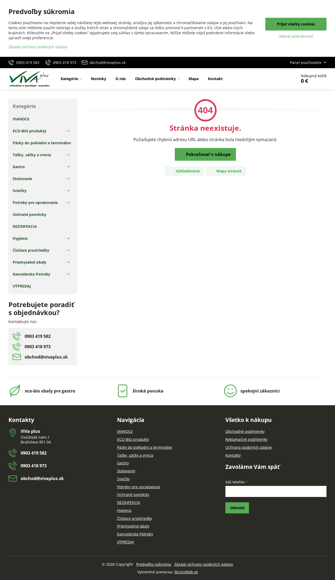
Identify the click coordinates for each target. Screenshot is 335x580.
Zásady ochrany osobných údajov (203, 564)
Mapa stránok (228, 170)
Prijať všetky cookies (296, 24)
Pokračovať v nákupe (208, 154)
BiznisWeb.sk (186, 571)
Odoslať (237, 507)
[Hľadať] (278, 78)
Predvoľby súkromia (153, 564)
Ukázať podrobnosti (296, 36)
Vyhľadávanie (187, 170)
